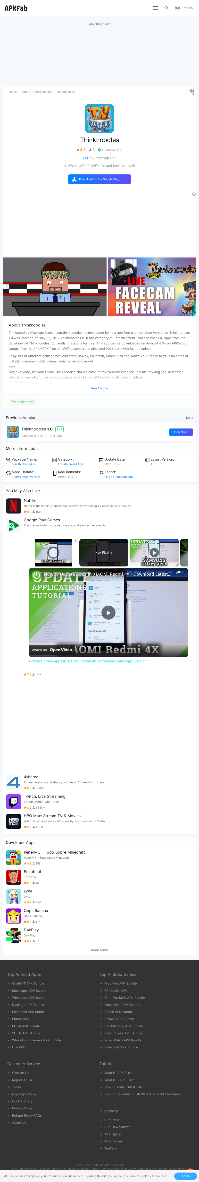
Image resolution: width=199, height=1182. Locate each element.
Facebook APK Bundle (29, 1012)
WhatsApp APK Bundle (29, 998)
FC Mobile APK (115, 991)
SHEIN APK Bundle (26, 1033)
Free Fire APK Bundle (120, 983)
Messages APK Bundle (29, 991)
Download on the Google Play (99, 179)
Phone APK (20, 1019)
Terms (16, 1087)
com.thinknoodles (24, 464)
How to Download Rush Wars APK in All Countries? (142, 1094)
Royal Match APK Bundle (122, 1040)
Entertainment (22, 402)
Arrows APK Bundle (119, 1019)
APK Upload (113, 1134)
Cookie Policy (22, 1101)
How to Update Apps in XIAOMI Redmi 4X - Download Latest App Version (108, 574)
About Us (19, 1122)
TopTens (110, 1148)
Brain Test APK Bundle (121, 1047)
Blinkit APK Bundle (26, 1026)
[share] (178, 572)
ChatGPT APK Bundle (28, 983)
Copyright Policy (24, 1094)
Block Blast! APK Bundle (122, 1005)
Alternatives (113, 1141)
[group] (55, 286)
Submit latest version (26, 477)
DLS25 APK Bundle (118, 1012)
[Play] (32, 563)
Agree (186, 1176)
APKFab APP (113, 1120)
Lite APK (18, 1047)
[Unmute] (38, 563)
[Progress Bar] (53, 560)
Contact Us (20, 1073)
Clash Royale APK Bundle (123, 1033)
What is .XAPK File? (119, 1080)
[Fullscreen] (75, 563)
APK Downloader (117, 1127)
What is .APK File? (118, 1073)
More (189, 418)
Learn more (159, 1176)
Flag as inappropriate (118, 477)
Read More (99, 950)
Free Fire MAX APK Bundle (124, 998)
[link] (36, 575)
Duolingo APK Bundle (28, 1005)
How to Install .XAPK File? (123, 1087)
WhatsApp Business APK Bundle (36, 1040)
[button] (190, 286)
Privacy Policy (22, 1108)
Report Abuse (22, 1080)
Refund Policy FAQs (27, 1115)
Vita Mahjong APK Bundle (123, 1026)
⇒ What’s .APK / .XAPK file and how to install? (99, 165)
